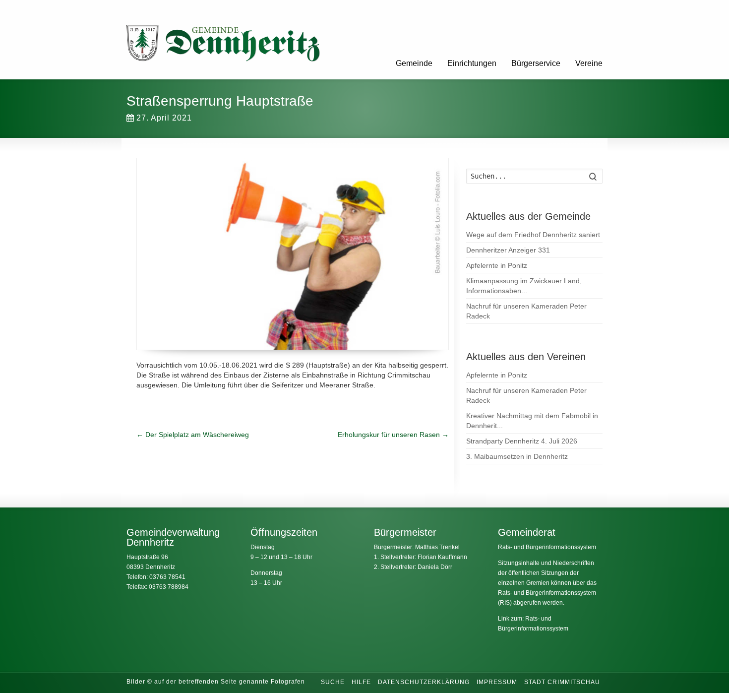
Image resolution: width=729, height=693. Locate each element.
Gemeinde (414, 63)
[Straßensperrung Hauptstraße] (292, 254)
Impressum (497, 682)
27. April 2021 (164, 118)
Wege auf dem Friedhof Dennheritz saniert (533, 235)
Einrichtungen (471, 63)
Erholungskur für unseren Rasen (393, 435)
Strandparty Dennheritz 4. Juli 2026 (521, 441)
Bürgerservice (535, 63)
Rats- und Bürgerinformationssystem (547, 547)
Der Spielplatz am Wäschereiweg (192, 435)
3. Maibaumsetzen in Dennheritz (517, 456)
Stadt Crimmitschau (562, 682)
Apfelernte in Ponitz (496, 265)
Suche (333, 682)
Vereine (589, 63)
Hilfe (361, 682)
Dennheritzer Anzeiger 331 (508, 250)
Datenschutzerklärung (424, 682)
